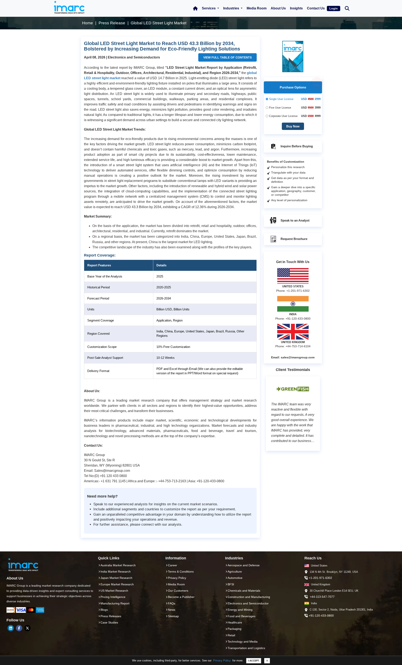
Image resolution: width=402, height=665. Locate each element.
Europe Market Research (117, 584)
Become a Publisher (181, 597)
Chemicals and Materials (244, 590)
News (171, 609)
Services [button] (209, 8)
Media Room (257, 8)
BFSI (231, 584)
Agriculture (235, 571)
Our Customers (178, 590)
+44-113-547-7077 (322, 596)
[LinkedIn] (11, 628)
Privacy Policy (222, 660)
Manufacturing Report (114, 603)
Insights (296, 8)
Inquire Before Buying (296, 146)
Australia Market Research (118, 565)
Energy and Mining (240, 609)
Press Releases (110, 616)
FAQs (171, 603)
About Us (278, 8)
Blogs (104, 609)
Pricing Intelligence (112, 597)
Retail (231, 635)
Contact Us (316, 8)
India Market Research (115, 571)
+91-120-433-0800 (321, 615)
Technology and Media (243, 641)
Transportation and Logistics (246, 648)
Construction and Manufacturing (249, 597)
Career (172, 565)
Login (333, 8)
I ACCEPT (253, 660)
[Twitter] (27, 628)
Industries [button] (231, 8)
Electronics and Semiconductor (248, 603)
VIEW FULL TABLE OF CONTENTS (227, 57)
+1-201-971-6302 (320, 577)
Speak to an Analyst (294, 220)
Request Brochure (293, 239)
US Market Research (114, 590)
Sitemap (173, 616)
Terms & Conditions (181, 571)
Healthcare (235, 622)
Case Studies (109, 622)
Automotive (235, 577)
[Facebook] (19, 628)
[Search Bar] (347, 8)
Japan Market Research (116, 577)
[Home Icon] (195, 8)
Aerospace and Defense (244, 565)
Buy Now (293, 126)
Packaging (234, 628)
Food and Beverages (241, 616)
